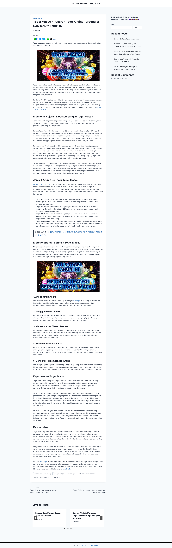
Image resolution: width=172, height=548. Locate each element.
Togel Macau (56, 477)
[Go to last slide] (35, 518)
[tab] (64, 528)
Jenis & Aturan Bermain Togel (43, 473)
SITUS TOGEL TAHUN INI (41, 477)
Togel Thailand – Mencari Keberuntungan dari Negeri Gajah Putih (89, 489)
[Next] (101, 518)
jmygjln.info (67, 469)
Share (54, 39)
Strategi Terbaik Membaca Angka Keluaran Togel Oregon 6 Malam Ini (86, 515)
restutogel (76, 301)
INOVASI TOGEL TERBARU (42, 184)
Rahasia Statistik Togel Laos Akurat (126, 39)
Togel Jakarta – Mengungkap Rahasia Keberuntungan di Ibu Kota (43, 489)
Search (113, 24)
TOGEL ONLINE (37, 18)
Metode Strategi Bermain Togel (87, 473)
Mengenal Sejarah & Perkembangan (64, 473)
